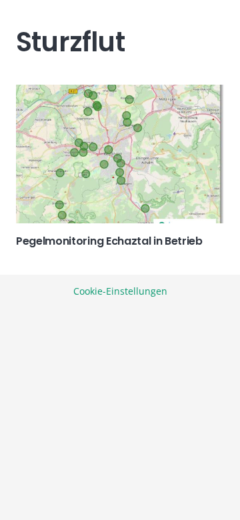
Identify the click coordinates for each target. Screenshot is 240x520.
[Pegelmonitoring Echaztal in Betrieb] (120, 154)
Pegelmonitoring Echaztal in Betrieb (109, 241)
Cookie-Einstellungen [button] (120, 291)
